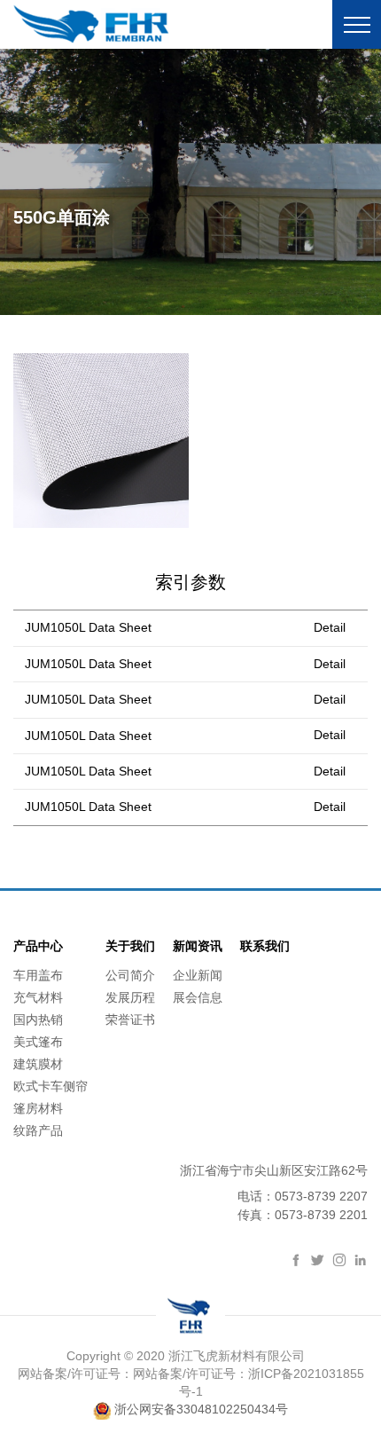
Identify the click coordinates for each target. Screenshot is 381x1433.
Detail (330, 627)
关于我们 (130, 946)
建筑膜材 (38, 1064)
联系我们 (265, 946)
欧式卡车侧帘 (50, 1086)
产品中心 (38, 946)
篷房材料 (38, 1108)
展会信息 (197, 997)
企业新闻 (197, 975)
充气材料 (38, 997)
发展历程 (130, 997)
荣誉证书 (130, 1019)
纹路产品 (38, 1130)
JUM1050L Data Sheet (88, 627)
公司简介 (130, 975)
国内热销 (38, 1019)
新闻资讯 (197, 946)
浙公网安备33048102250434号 (199, 1409)
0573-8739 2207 (321, 1196)
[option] (190, 182)
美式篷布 (38, 1042)
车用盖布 (38, 975)
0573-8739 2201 (321, 1215)
